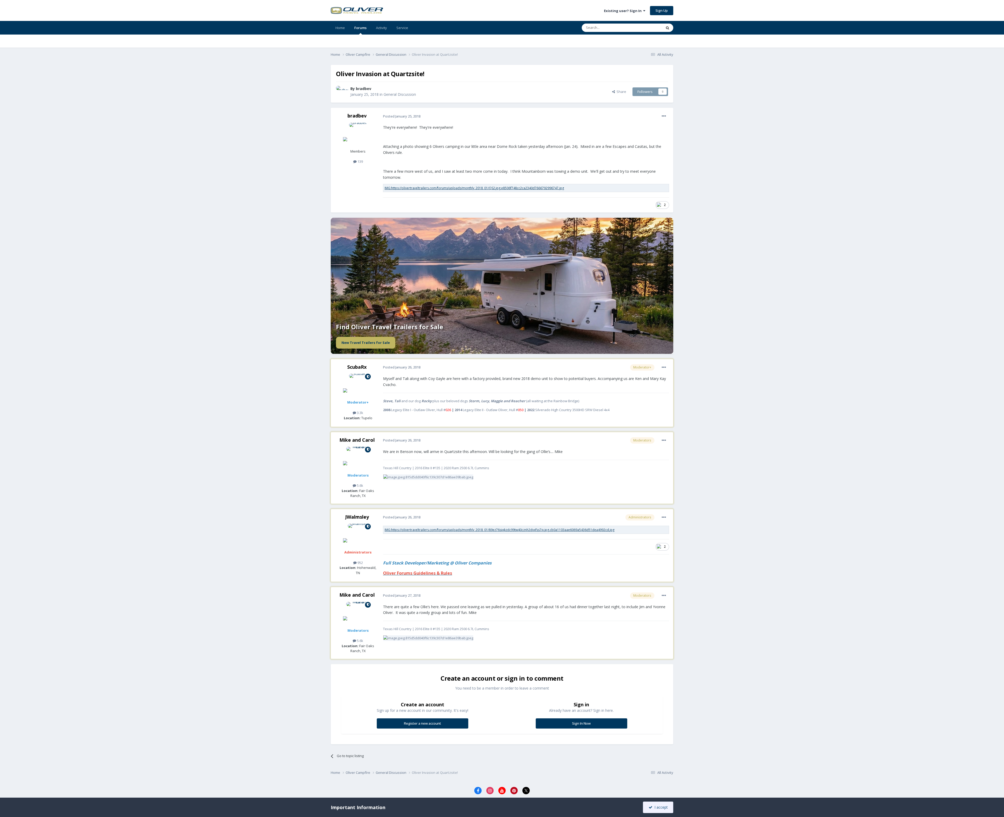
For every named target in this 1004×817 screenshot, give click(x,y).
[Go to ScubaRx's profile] (358, 385)
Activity (381, 27)
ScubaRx (357, 367)
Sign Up (661, 10)
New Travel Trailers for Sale (365, 342)
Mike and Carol (357, 440)
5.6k (359, 485)
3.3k (359, 412)
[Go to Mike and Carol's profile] (358, 458)
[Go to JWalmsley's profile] (358, 535)
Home (340, 27)
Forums (360, 27)
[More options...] (664, 116)
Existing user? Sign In (623, 10)
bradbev (363, 88)
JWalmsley (357, 517)
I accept (660, 807)
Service (402, 27)
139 (360, 161)
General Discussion (400, 94)
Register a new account (422, 723)
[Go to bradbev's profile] (341, 91)
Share (620, 91)
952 (360, 562)
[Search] (667, 28)
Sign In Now (581, 723)
